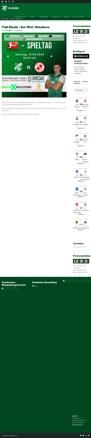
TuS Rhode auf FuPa (79, 247)
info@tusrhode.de (77, 425)
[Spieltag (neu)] (34, 65)
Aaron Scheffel (7, 30)
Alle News (6, 18)
